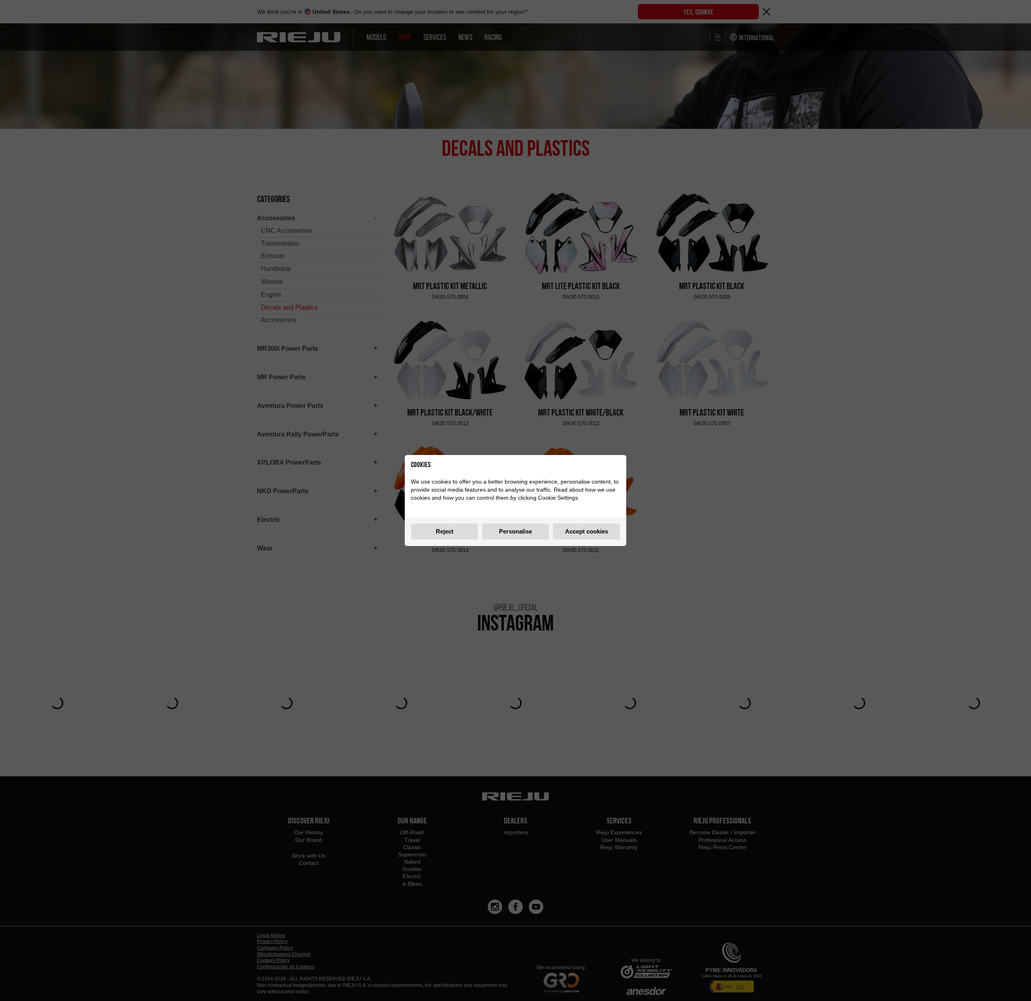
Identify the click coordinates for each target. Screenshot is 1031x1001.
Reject (444, 531)
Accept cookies (586, 531)
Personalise (515, 531)
